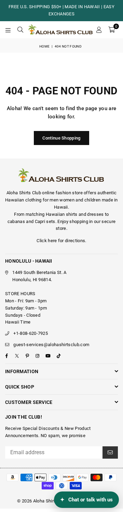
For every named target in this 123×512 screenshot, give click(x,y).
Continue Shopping (61, 138)
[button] (111, 30)
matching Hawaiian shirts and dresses (65, 214)
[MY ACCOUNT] (99, 30)
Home (44, 46)
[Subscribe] (110, 452)
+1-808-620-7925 (30, 333)
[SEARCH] (20, 30)
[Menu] (8, 30)
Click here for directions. (61, 240)
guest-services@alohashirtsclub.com (51, 344)
